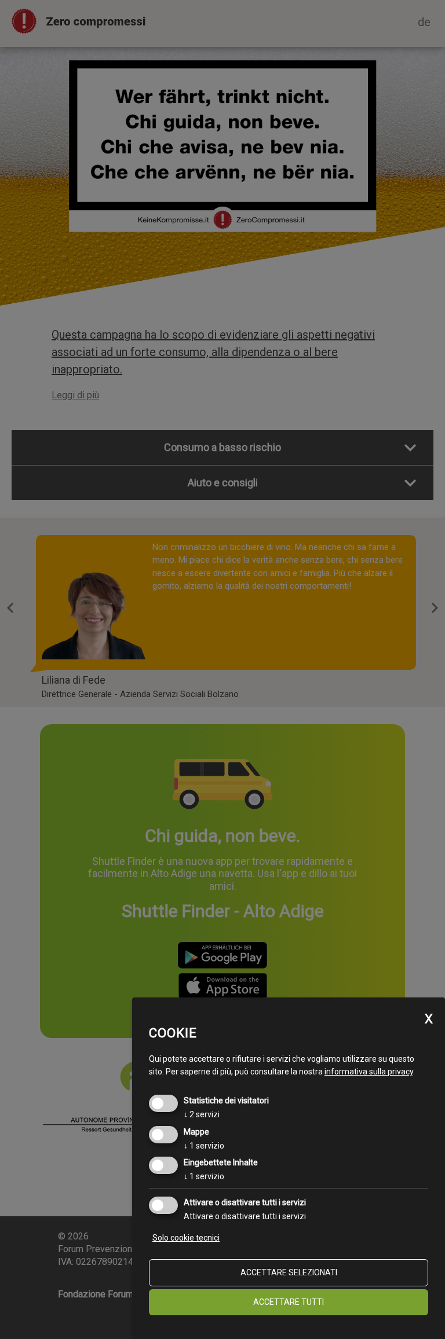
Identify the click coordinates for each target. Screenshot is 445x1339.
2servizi (202, 1114)
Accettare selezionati (288, 1272)
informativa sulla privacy (368, 1071)
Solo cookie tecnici (186, 1237)
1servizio (204, 1145)
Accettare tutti (288, 1302)
